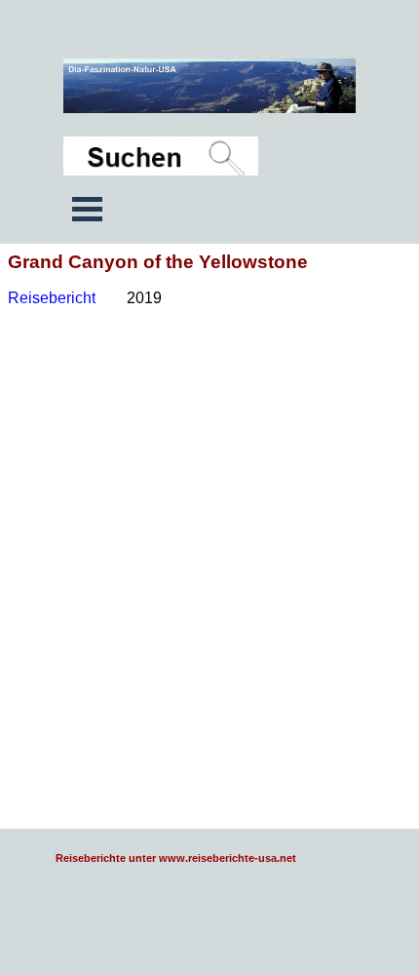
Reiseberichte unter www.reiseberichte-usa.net (176, 858)
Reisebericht (53, 298)
